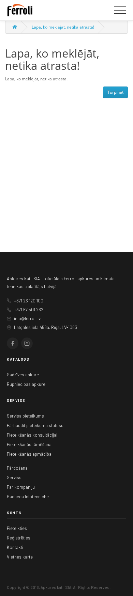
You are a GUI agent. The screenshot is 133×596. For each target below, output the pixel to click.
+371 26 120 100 (28, 300)
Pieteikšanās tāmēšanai (30, 444)
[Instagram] (27, 343)
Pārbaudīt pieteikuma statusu (35, 425)
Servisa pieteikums (25, 416)
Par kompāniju (21, 487)
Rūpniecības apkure (26, 384)
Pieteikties (17, 528)
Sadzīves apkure (23, 374)
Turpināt (115, 92)
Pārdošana (17, 468)
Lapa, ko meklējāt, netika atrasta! (63, 27)
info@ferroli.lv (27, 318)
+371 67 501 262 (28, 309)
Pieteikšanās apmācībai (30, 454)
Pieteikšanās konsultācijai (32, 435)
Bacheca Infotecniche (28, 496)
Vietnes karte (20, 557)
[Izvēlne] (120, 10)
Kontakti (15, 547)
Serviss (14, 477)
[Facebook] (12, 343)
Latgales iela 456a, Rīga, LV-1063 (45, 327)
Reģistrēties (18, 537)
